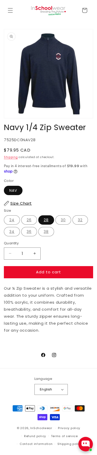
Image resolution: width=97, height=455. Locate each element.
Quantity (11, 243)
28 (46, 220)
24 (11, 220)
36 (29, 231)
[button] (10, 10)
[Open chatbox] (85, 444)
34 (11, 231)
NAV (13, 190)
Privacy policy (69, 428)
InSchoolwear (41, 428)
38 (46, 231)
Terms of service (64, 436)
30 (63, 220)
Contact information (36, 444)
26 (29, 220)
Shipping (11, 157)
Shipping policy (69, 444)
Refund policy (35, 436)
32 (80, 220)
